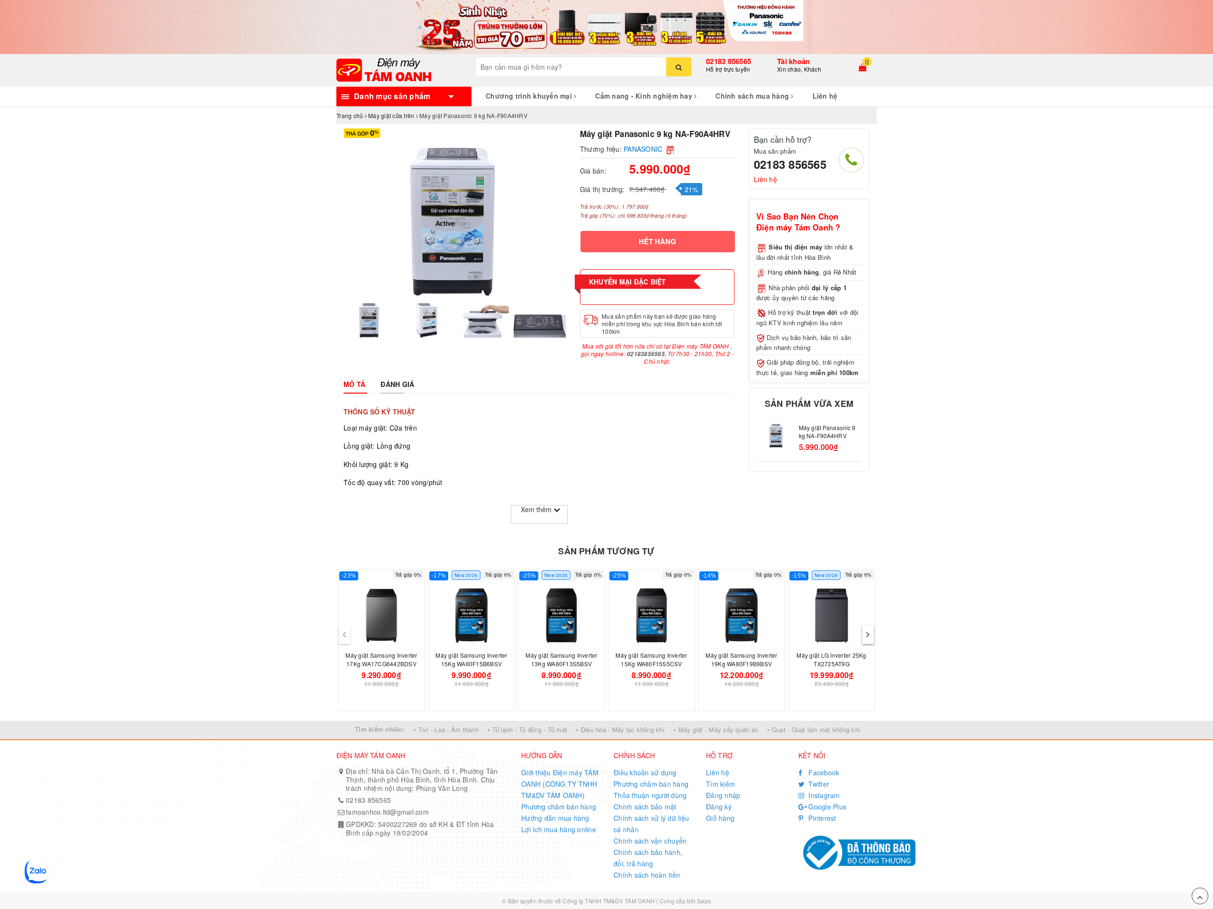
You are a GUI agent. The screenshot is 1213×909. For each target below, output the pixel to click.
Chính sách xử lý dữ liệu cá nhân (651, 823)
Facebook (822, 772)
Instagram (823, 795)
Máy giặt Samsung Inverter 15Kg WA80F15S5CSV (651, 659)
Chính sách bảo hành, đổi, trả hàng (648, 857)
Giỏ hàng (720, 818)
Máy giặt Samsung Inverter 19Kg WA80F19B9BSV (741, 659)
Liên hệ (825, 96)
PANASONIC (643, 149)
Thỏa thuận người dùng (650, 795)
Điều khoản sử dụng (645, 772)
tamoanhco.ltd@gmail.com (387, 812)
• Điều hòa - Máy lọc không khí (620, 729)
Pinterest (821, 818)
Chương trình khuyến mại (530, 96)
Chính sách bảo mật (645, 806)
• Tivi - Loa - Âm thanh (446, 729)
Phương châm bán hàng (558, 806)
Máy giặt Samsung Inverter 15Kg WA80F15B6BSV (471, 659)
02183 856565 (728, 61)
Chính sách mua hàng (753, 96)
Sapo (704, 901)
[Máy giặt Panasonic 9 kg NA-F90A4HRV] (776, 436)
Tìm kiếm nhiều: (380, 729)
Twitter (817, 784)
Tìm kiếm (720, 784)
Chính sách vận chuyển (650, 840)
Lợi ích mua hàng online (558, 829)
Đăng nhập (723, 795)
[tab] (354, 384)
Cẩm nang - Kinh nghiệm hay (644, 96)
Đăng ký (719, 806)
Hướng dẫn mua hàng (555, 818)
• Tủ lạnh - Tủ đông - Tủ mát (527, 729)
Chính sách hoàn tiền (647, 875)
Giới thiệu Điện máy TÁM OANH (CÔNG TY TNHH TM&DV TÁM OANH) (559, 784)
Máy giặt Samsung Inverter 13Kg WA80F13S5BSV (561, 659)
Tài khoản (793, 61)
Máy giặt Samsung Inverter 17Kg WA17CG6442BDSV (381, 659)
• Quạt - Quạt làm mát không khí (813, 729)
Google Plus (826, 806)
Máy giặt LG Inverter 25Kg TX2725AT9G (831, 659)
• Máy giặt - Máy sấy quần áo (716, 729)
